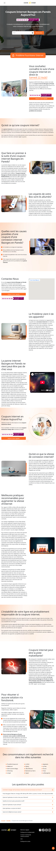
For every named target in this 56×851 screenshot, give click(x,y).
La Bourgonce (46, 773)
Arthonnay (10, 771)
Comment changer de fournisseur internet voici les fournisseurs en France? (22, 790)
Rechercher (39, 33)
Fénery (27, 766)
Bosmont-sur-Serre (30, 771)
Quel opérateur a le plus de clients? (12, 808)
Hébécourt (10, 766)
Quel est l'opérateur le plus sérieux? (12, 804)
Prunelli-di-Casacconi (12, 764)
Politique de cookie (25, 841)
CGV (21, 839)
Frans (44, 771)
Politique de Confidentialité (27, 832)
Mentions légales (24, 830)
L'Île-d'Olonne (29, 768)
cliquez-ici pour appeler (41, 98)
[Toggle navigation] (4, 3)
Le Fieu (45, 766)
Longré (9, 773)
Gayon (27, 773)
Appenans (45, 764)
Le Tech (27, 764)
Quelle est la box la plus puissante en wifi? (13, 801)
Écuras (44, 768)
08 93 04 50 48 (27, 20)
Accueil (3, 820)
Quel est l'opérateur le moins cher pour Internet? (15, 797)
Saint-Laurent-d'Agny (12, 768)
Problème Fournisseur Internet (29, 55)
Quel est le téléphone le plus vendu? (12, 812)
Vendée (8, 820)
